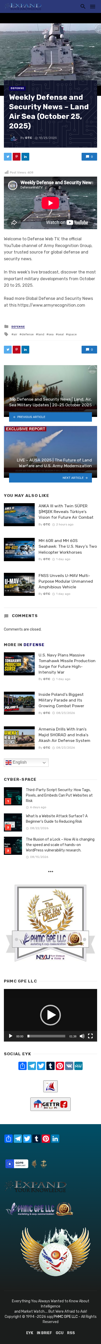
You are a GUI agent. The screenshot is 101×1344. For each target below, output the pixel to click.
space (72, 334)
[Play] (10, 1036)
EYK (29, 1333)
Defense (17, 88)
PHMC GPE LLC (66, 1316)
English (19, 762)
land (41, 334)
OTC (28, 138)
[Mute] (82, 1036)
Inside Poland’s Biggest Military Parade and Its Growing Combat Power (61, 700)
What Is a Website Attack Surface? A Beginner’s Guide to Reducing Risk (57, 819)
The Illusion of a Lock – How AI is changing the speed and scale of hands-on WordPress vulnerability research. (60, 844)
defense (27, 334)
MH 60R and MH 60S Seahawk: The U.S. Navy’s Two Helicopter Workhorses (68, 546)
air (15, 334)
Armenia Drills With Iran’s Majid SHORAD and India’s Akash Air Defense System (64, 735)
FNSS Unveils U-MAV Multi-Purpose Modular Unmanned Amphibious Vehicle (66, 581)
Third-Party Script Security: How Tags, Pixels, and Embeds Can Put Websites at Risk (59, 795)
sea (51, 334)
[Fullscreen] (90, 1036)
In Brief (44, 1333)
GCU (59, 1333)
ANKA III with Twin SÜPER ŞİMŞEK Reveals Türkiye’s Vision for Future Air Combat (66, 511)
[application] (50, 1015)
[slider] (46, 1036)
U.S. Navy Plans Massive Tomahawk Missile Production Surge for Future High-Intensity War (67, 664)
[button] (50, 1015)
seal (61, 334)
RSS (71, 1333)
